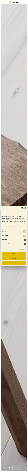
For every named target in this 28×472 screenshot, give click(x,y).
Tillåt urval (14, 258)
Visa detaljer (21, 249)
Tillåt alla (14, 253)
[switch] (24, 236)
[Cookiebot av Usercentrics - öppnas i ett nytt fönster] (20, 208)
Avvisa (14, 262)
